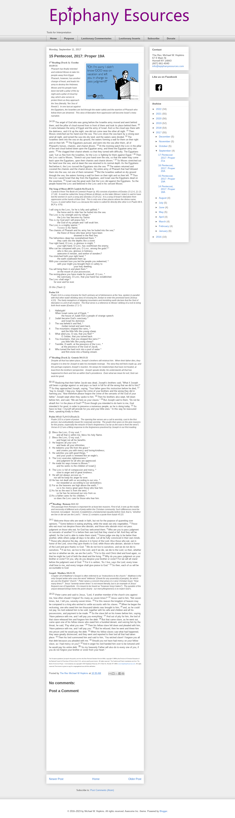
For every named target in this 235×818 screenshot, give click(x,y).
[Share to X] (116, 673)
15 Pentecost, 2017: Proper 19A (166, 178)
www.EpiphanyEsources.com (126, 664)
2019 (159, 123)
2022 (159, 109)
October (163, 146)
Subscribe (153, 38)
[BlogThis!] (113, 673)
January (163, 231)
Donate (171, 38)
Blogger (163, 811)
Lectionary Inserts (129, 38)
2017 (159, 132)
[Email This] (110, 673)
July (161, 202)
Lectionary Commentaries (96, 38)
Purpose (69, 38)
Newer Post (56, 779)
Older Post (134, 779)
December (165, 136)
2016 (159, 236)
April (161, 216)
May (161, 212)
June (162, 207)
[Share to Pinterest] (123, 673)
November (165, 141)
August (163, 197)
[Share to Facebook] (119, 673)
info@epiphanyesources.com (168, 66)
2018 (159, 127)
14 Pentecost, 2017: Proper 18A (166, 189)
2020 (159, 118)
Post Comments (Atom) (102, 790)
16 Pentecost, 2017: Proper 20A (166, 168)
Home (53, 38)
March (163, 221)
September (165, 150)
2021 (159, 113)
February (164, 226)
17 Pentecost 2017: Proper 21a (166, 157)
